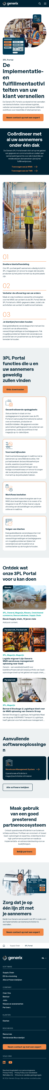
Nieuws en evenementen (13, 1004)
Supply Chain (15, 946)
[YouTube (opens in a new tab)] (10, 1062)
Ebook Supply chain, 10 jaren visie (19, 619)
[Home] (4, 946)
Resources (7, 1034)
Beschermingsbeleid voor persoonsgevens (19, 1070)
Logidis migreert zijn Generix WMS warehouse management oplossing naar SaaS (18, 661)
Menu (45, 3)
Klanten (6, 1021)
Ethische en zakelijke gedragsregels (28, 1075)
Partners (6, 1007)
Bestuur (6, 997)
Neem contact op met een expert (24, 1047)
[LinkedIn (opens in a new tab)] (4, 1062)
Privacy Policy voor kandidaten (26, 1073)
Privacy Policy (8, 1073)
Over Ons (7, 993)
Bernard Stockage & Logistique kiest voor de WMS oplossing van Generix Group (24, 709)
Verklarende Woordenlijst (14, 1038)
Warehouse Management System (20, 769)
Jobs (5, 1000)
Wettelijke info (8, 1075)
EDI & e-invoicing (10, 976)
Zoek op (39, 3)
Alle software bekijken (12, 980)
